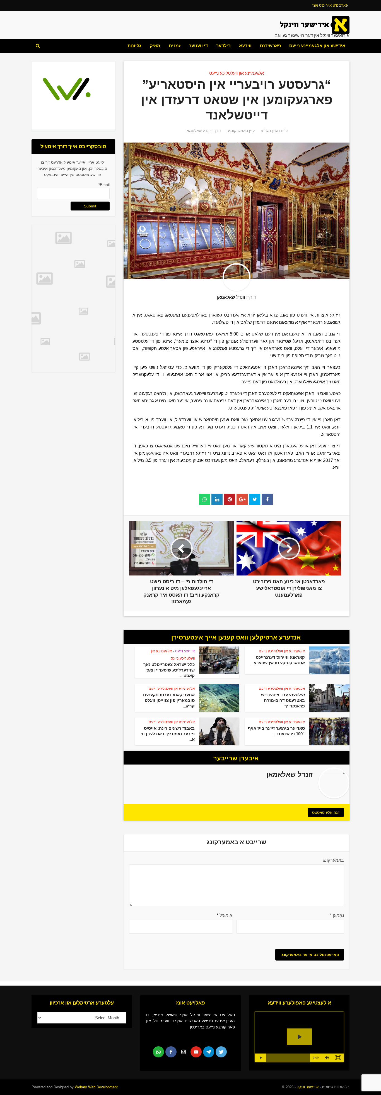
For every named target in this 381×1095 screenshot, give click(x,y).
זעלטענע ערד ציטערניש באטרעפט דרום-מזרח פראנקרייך (283, 700)
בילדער (223, 45)
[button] (326, 1058)
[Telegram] (208, 1051)
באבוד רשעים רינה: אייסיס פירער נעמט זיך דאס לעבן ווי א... (168, 734)
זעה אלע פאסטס (326, 812)
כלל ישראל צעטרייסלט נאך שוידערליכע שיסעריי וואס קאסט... (169, 670)
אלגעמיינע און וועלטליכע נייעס (236, 73)
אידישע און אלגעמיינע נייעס (317, 45)
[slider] (288, 1058)
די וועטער (198, 45)
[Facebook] (171, 1051)
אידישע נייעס (185, 651)
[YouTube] (196, 1051)
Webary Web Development (96, 1087)
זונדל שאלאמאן (198, 130)
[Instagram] (183, 1051)
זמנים (174, 45)
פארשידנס (270, 45)
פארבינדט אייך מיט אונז (330, 5)
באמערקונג (333, 860)
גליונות (134, 45)
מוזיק (155, 45)
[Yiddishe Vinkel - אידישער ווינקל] (314, 24)
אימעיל (224, 915)
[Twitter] (221, 1051)
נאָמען (337, 915)
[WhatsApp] (158, 1051)
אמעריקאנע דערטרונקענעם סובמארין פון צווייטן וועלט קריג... (169, 700)
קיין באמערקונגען (240, 130)
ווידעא (245, 45)
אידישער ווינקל (307, 1087)
